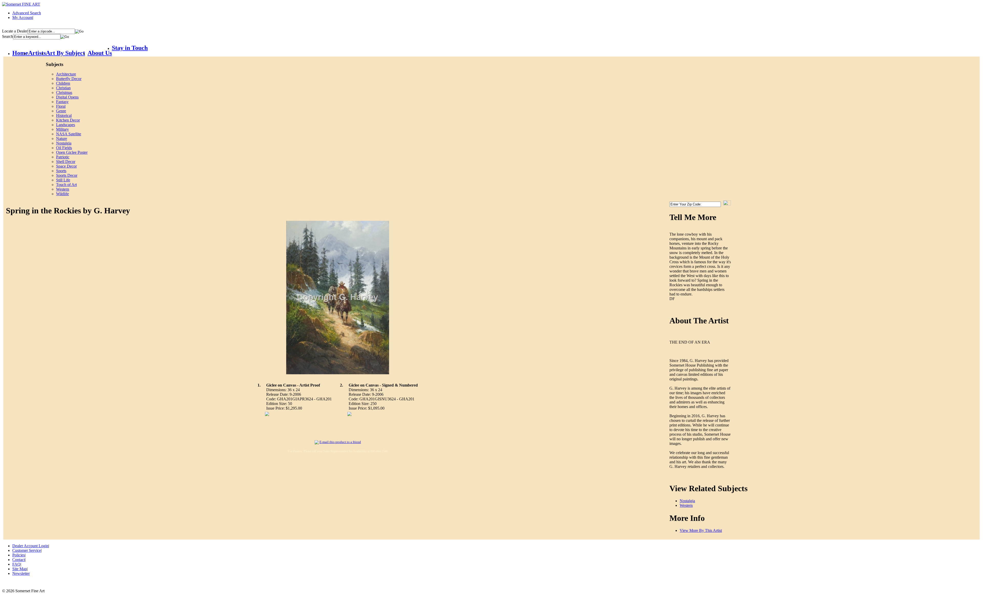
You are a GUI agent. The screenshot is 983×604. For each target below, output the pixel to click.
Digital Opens (67, 97)
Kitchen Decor (68, 120)
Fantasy (62, 102)
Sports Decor (66, 175)
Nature (61, 138)
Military (62, 129)
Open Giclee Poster (72, 152)
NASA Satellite (68, 134)
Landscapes (65, 125)
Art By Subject (65, 53)
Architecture (66, 74)
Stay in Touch (130, 48)
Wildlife (62, 194)
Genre (61, 111)
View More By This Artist (701, 530)
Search (7, 36)
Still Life (63, 180)
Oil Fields (64, 148)
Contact (18, 559)
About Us (100, 53)
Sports (61, 171)
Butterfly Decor (68, 78)
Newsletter (21, 573)
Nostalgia (63, 143)
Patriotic (62, 157)
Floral (61, 106)
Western (62, 189)
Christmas (64, 92)
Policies (18, 555)
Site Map (19, 569)
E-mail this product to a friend (340, 442)
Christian (63, 88)
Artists (37, 53)
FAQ (16, 564)
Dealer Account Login (30, 546)
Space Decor (66, 166)
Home (20, 53)
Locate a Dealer (15, 31)
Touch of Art (66, 184)
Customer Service (26, 550)
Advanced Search (26, 13)
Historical (64, 115)
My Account (22, 17)
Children (63, 83)
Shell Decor (65, 161)
